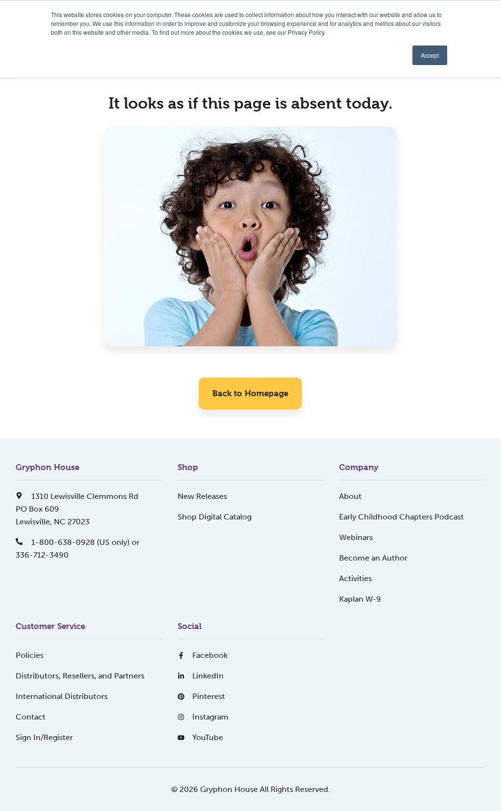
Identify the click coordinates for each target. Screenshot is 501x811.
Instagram (210, 716)
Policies (30, 655)
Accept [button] (430, 55)
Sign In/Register (44, 737)
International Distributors (62, 696)
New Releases (202, 496)
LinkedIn (208, 675)
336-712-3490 (42, 555)
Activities (355, 578)
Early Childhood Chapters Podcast (401, 516)
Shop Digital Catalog (214, 516)
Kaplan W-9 (360, 599)
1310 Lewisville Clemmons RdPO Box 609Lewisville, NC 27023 (77, 509)
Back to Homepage (250, 393)
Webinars (356, 537)
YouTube (207, 737)
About (350, 496)
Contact (31, 716)
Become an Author (373, 558)
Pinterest (208, 696)
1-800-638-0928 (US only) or (84, 542)
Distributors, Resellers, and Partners (80, 675)
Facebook (210, 655)
